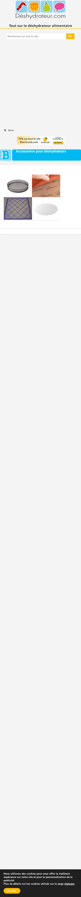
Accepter (12, 890)
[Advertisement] (40, 82)
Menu (11, 130)
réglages (69, 884)
